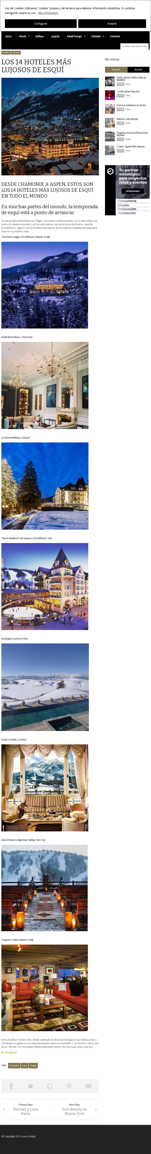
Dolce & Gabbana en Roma (131, 105)
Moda (21, 37)
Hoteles (6, 53)
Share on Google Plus (50, 1086)
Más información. (48, 13)
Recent (138, 69)
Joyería (55, 36)
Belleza (40, 36)
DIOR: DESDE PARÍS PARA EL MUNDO (131, 78)
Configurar (40, 23)
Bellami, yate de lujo (127, 119)
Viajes (33, 1065)
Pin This (69, 1086)
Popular (116, 69)
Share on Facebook (11, 1086)
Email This (89, 1086)
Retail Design (72, 37)
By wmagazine (9, 1052)
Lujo (24, 1065)
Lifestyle (93, 37)
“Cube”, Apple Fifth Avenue (131, 146)
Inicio (8, 36)
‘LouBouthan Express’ (128, 91)
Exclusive (14, 1065)
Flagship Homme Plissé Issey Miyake (132, 134)
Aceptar (112, 23)
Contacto (115, 36)
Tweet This (30, 1086)
